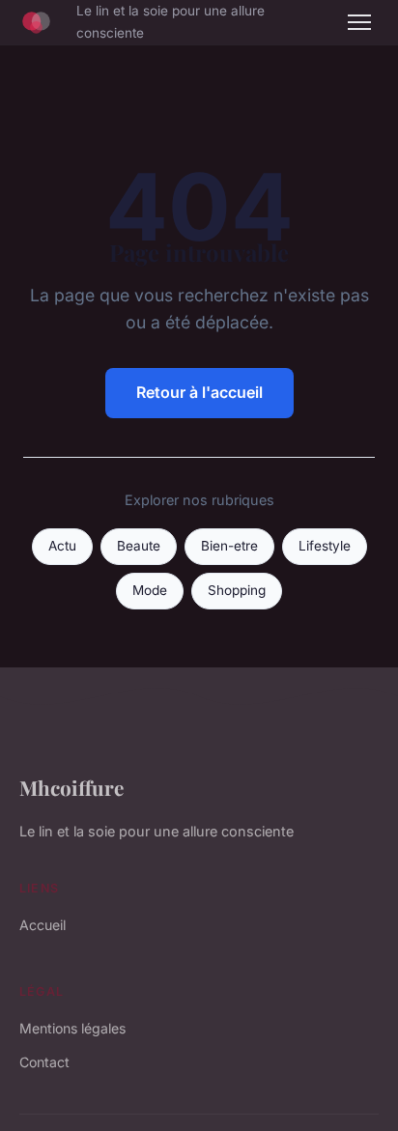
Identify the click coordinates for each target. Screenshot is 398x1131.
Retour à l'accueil (199, 392)
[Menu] (359, 22)
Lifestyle (324, 545)
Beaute (138, 545)
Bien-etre (229, 545)
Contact (44, 1062)
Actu (62, 545)
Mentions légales (72, 1028)
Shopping (237, 590)
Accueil (42, 925)
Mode (149, 590)
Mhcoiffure (71, 787)
